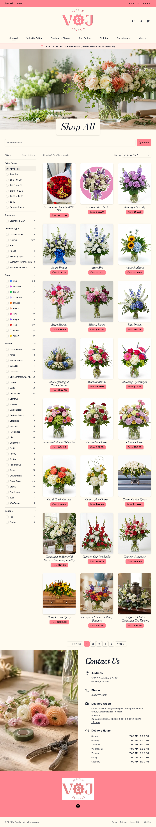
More (141, 38)
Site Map (147, 822)
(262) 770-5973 (15, 3)
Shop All (13, 38)
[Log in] (141, 21)
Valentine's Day (34, 38)
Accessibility (135, 822)
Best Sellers (84, 38)
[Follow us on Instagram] (78, 806)
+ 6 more (117, 711)
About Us (134, 3)
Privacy (123, 822)
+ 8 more (95, 722)
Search (145, 142)
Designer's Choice (60, 38)
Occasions (122, 38)
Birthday (104, 38)
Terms (114, 822)
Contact (146, 3)
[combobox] (136, 155)
